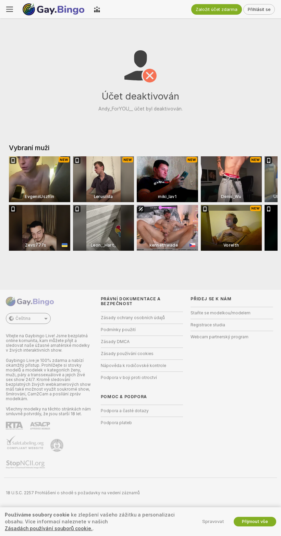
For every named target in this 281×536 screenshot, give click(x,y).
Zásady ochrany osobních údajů (133, 317)
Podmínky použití (118, 329)
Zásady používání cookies (127, 353)
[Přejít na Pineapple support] (57, 445)
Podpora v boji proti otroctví (129, 377)
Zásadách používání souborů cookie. (49, 528)
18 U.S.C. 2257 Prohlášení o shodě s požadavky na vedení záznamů (73, 493)
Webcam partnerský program (219, 337)
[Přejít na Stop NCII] (26, 464)
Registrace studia (208, 325)
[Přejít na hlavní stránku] (53, 9)
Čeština (22, 318)
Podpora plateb (116, 422)
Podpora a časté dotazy (125, 410)
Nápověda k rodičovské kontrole (133, 365)
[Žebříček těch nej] (97, 9)
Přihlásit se (259, 9)
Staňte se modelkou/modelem (221, 313)
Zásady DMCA (115, 341)
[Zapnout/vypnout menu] (9, 9)
